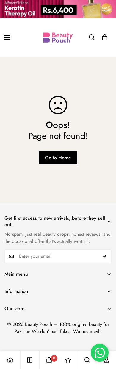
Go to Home (58, 157)
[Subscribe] (105, 256)
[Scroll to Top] (105, 337)
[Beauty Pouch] (58, 37)
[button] (105, 37)
